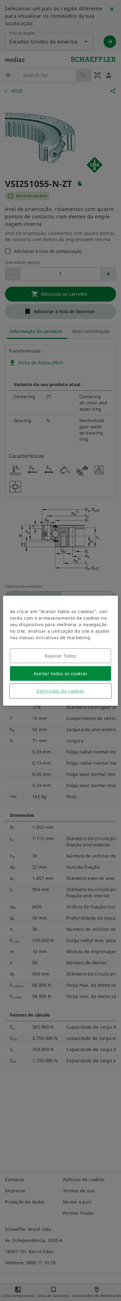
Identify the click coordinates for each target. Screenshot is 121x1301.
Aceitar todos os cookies (60, 673)
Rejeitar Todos (61, 656)
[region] (60, 651)
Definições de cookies (60, 691)
